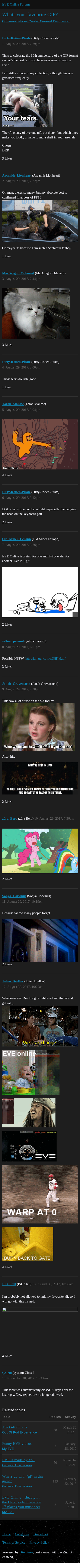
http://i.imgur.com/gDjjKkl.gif (45, 658)
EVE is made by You (18, 1460)
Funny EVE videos (17, 1443)
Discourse (26, 1552)
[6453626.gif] (40, 592)
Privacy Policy (39, 1542)
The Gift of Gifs (14, 1427)
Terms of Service (13, 1542)
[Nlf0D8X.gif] (40, 778)
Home (6, 1534)
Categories (22, 1534)
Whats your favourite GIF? (30, 14)
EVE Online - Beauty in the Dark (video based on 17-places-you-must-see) (21, 1502)
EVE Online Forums (16, 4)
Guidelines (40, 1534)
